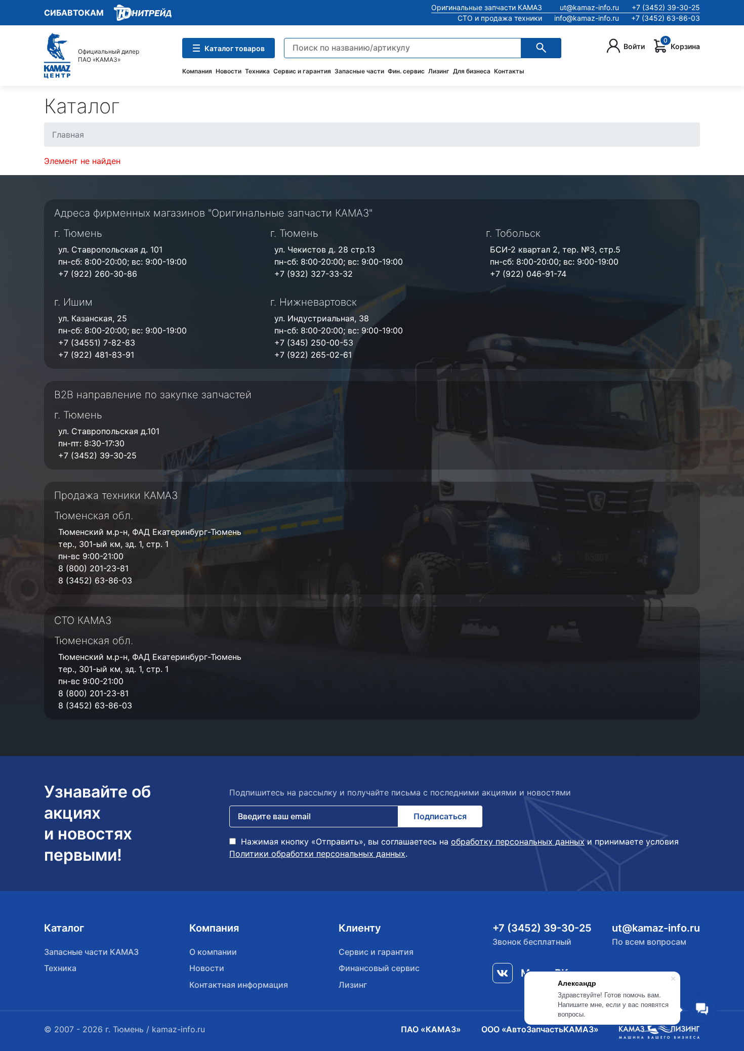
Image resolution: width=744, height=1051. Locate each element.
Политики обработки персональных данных (317, 854)
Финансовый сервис (379, 968)
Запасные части (359, 71)
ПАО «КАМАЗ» (431, 1029)
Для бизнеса (471, 71)
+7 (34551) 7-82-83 (96, 343)
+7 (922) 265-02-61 (313, 355)
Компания (197, 71)
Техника (257, 71)
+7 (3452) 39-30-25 (666, 7)
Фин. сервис (406, 71)
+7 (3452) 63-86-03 (665, 18)
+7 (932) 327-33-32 (313, 274)
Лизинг (438, 71)
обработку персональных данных (518, 841)
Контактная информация (238, 985)
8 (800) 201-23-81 (93, 568)
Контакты (509, 71)
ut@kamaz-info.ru (589, 7)
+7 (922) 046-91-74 (528, 274)
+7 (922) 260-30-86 (97, 274)
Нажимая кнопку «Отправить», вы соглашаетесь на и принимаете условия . (454, 847)
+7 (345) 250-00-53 (313, 343)
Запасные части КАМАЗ (91, 952)
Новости (228, 71)
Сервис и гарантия (302, 71)
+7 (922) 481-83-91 (96, 355)
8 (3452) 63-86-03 (95, 580)
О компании (213, 952)
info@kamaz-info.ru (586, 18)
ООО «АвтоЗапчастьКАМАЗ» (540, 1029)
